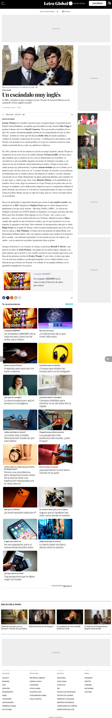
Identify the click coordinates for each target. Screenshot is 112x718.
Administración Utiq (65, 709)
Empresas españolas (65, 702)
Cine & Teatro (6, 90)
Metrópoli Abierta (37, 678)
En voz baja (7, 709)
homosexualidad (25, 132)
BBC (24, 114)
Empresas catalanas (65, 699)
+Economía (6, 699)
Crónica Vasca (36, 681)
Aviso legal (61, 681)
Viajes (4, 695)
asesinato (15, 186)
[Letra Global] (56, 3)
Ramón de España (8, 119)
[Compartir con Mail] (15, 297)
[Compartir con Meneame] (11, 297)
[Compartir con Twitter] (7, 297)
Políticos (18, 114)
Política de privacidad (66, 692)
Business (5, 681)
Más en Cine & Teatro (11, 604)
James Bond (61, 230)
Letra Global (35, 688)
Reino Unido (9, 114)
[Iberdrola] (66, 11)
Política (5, 678)
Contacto (61, 685)
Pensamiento (7, 692)
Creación (6, 688)
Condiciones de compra (67, 706)
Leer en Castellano (6, 8)
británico (19, 126)
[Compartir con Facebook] (3, 297)
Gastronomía (7, 702)
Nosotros (61, 678)
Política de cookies (65, 695)
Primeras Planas (9, 706)
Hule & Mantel (36, 699)
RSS (58, 688)
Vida (4, 685)
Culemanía (34, 685)
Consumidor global (38, 695)
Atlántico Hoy (36, 692)
